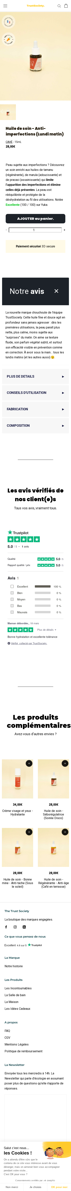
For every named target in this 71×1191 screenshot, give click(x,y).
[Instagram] (15, 926)
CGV (7, 1037)
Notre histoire (14, 966)
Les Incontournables (18, 988)
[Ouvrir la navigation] (5, 5)
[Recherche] (59, 5)
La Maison (11, 1002)
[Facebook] (6, 926)
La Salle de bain (15, 995)
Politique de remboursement (23, 1051)
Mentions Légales (17, 1044)
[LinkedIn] (24, 926)
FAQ (7, 1031)
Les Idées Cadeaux (17, 1009)
